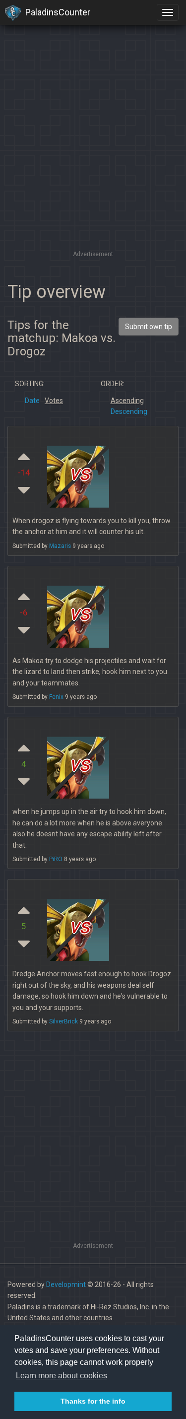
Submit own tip (148, 327)
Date (32, 401)
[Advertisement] (93, 155)
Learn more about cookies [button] (61, 1375)
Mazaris (60, 545)
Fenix (56, 696)
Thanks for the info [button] (93, 1401)
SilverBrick (63, 1021)
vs (79, 473)
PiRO (55, 859)
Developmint (66, 1284)
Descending (129, 411)
